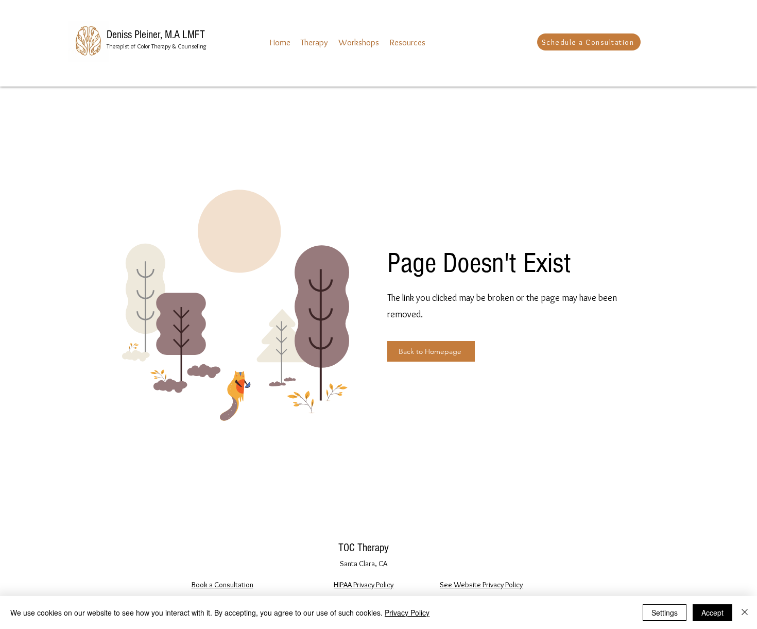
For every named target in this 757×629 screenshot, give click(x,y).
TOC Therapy (363, 547)
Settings (664, 612)
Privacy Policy (503, 584)
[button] (314, 42)
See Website (461, 584)
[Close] (744, 612)
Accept (712, 612)
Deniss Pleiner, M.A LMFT (156, 34)
